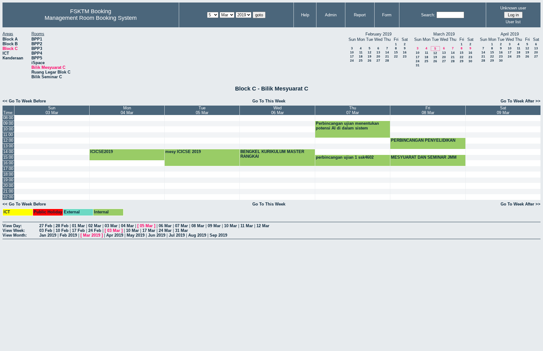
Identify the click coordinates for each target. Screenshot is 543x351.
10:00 (8, 129)
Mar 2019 (91, 235)
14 (387, 52)
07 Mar (181, 225)
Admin (331, 15)
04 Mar (127, 225)
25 (361, 60)
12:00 (8, 140)
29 (461, 61)
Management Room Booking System (91, 18)
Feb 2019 (68, 235)
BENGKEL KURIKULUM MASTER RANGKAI (272, 154)
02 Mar (94, 225)
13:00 (8, 146)
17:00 (8, 168)
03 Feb (45, 230)
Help (305, 15)
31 (418, 65)
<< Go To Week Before (24, 101)
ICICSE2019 (101, 151)
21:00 (8, 191)
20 (378, 56)
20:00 (8, 185)
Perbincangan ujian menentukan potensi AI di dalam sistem (347, 125)
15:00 (8, 157)
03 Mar (111, 225)
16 (405, 52)
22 (396, 56)
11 (361, 52)
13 (378, 52)
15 (396, 52)
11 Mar (246, 225)
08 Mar (197, 225)
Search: (428, 15)
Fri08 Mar (428, 110)
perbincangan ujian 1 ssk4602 (345, 157)
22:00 (8, 197)
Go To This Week (268, 101)
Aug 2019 (197, 235)
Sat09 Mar (503, 110)
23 (405, 56)
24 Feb (94, 230)
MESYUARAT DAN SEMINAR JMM (424, 157)
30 (470, 61)
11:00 (8, 134)
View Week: (14, 230)
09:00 (8, 123)
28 (387, 60)
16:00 (8, 163)
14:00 (8, 151)
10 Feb (62, 230)
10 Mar (230, 225)
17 (352, 56)
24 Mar (165, 230)
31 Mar (181, 230)
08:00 (8, 117)
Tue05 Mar (202, 110)
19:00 (8, 180)
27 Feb (45, 225)
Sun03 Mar (52, 110)
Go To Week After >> (520, 101)
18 (361, 56)
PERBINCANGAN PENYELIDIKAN (423, 140)
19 (369, 56)
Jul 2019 (177, 235)
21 (387, 56)
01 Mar (78, 225)
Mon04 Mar (127, 110)
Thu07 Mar (352, 110)
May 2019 (136, 235)
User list (513, 21)
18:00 (8, 174)
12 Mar (262, 225)
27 (378, 60)
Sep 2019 (218, 235)
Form (387, 15)
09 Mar (214, 225)
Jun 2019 (156, 235)
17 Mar (148, 230)
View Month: (15, 235)
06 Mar (165, 225)
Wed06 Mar (277, 110)
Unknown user (513, 8)
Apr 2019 (114, 235)
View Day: (12, 225)
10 (352, 52)
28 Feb (62, 225)
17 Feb (78, 230)
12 (369, 52)
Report (360, 15)
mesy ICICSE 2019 (183, 151)
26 (369, 60)
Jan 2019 (47, 235)
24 (352, 60)
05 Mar (146, 225)
